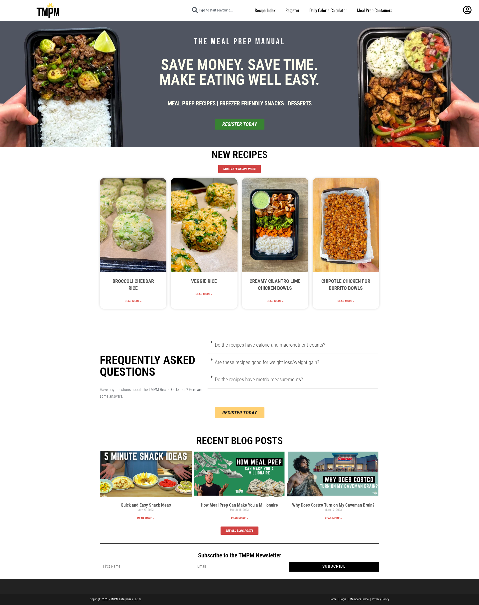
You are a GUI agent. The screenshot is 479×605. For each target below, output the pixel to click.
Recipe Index (265, 10)
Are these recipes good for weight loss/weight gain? (267, 362)
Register (292, 10)
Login (343, 599)
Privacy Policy (380, 599)
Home (333, 599)
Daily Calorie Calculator (328, 10)
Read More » (133, 301)
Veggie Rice (204, 281)
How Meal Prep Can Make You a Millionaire (239, 505)
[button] (293, 345)
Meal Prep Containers (374, 10)
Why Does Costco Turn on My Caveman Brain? (333, 505)
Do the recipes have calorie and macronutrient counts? (270, 345)
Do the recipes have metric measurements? (259, 379)
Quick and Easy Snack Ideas (146, 505)
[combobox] (219, 10)
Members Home (359, 599)
